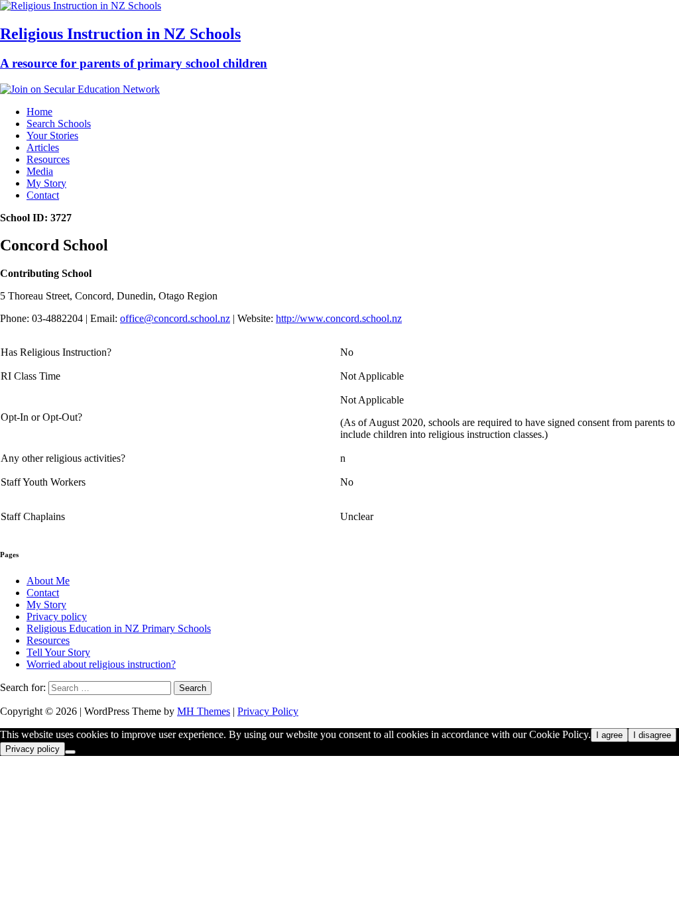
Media (40, 171)
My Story (46, 183)
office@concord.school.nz (175, 318)
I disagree (652, 735)
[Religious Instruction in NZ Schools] (80, 5)
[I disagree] (70, 752)
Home (39, 111)
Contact (43, 195)
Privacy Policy (267, 711)
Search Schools (59, 123)
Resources (48, 159)
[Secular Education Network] (80, 89)
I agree (609, 735)
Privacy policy (57, 616)
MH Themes (203, 711)
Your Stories (52, 135)
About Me (48, 580)
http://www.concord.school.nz (339, 318)
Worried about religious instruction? (101, 664)
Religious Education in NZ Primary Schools (119, 628)
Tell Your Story (58, 652)
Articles (43, 147)
